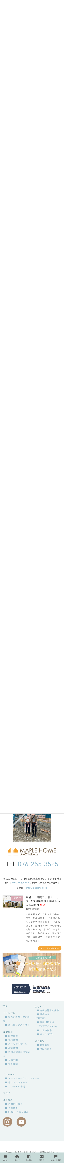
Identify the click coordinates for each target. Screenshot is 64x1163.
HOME (17, 1160)
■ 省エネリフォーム (16, 1082)
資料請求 (29, 1160)
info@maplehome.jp (36, 887)
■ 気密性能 (11, 1040)
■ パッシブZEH (45, 1034)
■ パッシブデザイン (16, 1044)
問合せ (41, 1160)
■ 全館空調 (11, 1060)
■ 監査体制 (11, 1064)
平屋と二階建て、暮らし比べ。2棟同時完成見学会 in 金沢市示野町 (43, 901)
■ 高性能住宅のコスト (17, 1025)
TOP (5, 1006)
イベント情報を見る (49, 948)
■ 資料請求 (11, 1108)
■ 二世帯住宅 (44, 1030)
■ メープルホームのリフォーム (22, 1078)
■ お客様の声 (44, 1049)
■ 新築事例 (43, 1045)
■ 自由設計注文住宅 (48, 1010)
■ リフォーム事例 (15, 1086)
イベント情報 (56, 1160)
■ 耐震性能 (11, 1048)
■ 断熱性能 (11, 1036)
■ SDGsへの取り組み (16, 1112)
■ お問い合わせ (14, 1104)
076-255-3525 (38, 864)
